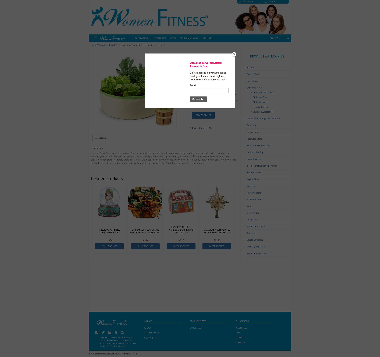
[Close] (234, 54)
